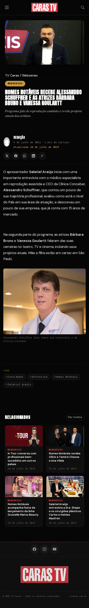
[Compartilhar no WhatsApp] (24, 156)
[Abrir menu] (6, 7)
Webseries (30, 75)
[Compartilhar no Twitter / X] (7, 156)
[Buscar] (83, 7)
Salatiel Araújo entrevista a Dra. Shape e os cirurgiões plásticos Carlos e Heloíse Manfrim (65, 511)
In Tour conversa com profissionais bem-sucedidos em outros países (22, 459)
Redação (19, 137)
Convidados (15, 376)
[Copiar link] (42, 156)
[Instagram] (44, 549)
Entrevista (39, 376)
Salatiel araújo (19, 384)
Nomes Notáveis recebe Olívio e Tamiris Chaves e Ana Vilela (64, 457)
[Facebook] (34, 549)
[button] (44, 42)
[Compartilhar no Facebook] (15, 156)
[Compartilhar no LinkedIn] (33, 156)
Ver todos (75, 417)
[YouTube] (54, 549)
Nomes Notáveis (67, 376)
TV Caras (12, 75)
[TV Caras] (44, 7)
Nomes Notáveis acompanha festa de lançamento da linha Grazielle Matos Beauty (23, 509)
